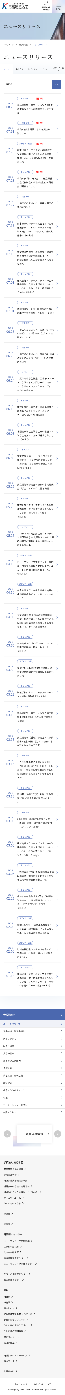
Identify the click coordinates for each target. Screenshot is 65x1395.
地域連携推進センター (14, 1258)
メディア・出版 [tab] (58, 69)
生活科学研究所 (11, 1246)
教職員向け (9, 1371)
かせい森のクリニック (14, 1319)
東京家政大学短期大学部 (15, 1180)
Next (57, 1133)
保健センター (10, 1336)
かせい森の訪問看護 (13, 1331)
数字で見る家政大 (12, 1060)
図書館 (7, 1296)
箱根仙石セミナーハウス (15, 1355)
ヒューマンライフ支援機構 (17, 1241)
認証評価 (7, 1082)
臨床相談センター (12, 1279)
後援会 (7, 1213)
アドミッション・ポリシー (16, 1104)
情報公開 (7, 1068)
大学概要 (9, 1015)
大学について (9, 1038)
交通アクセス (9, 1112)
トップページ (8, 44)
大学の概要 (23, 44)
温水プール (9, 1361)
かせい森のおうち (12, 1203)
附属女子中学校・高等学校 (17, 1186)
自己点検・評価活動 (13, 1075)
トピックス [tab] (32, 69)
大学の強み (8, 1053)
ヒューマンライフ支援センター (19, 1263)
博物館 (7, 1302)
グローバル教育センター (15, 1274)
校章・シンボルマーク (14, 1090)
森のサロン (9, 1308)
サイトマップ (20, 1384)
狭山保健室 (9, 1342)
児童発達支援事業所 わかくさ (18, 1314)
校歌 (5, 1097)
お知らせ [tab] (19, 69)
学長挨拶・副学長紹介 (14, 1031)
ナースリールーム (12, 1197)
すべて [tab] (6, 69)
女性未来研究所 (11, 1252)
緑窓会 (7, 1223)
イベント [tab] (45, 69)
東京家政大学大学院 (13, 1169)
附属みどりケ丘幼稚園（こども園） (21, 1192)
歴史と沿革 (8, 1045)
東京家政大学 (10, 1174)
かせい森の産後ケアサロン (17, 1325)
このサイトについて (41, 1384)
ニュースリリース (11, 1023)
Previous (7, 1133)
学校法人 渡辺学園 (13, 1162)
